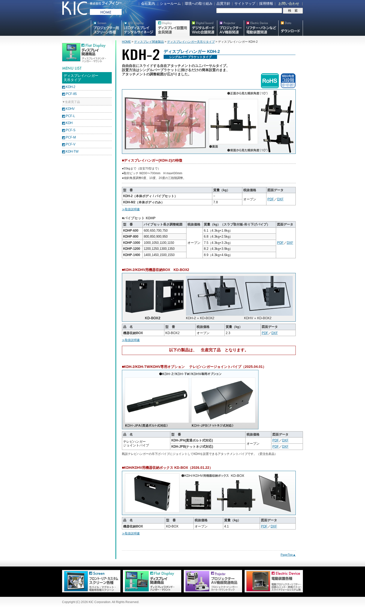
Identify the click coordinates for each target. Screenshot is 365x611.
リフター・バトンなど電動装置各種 (261, 28)
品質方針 (223, 3)
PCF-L (70, 116)
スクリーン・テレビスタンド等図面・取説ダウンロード (290, 28)
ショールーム (170, 3)
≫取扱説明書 (131, 209)
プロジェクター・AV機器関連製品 (230, 28)
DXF (280, 199)
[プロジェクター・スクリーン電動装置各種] (272, 591)
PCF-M (71, 137)
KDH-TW (72, 151)
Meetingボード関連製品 (203, 28)
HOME (126, 42)
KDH (69, 123)
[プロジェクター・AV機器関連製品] (211, 591)
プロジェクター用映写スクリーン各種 (106, 28)
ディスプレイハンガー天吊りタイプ (191, 42)
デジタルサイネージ (138, 28)
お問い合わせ (288, 3)
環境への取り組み (199, 3)
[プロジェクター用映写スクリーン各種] (91, 591)
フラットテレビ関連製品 (172, 28)
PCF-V (70, 144)
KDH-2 (70, 87)
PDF (270, 199)
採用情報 (266, 3)
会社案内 (148, 3)
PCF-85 (71, 94)
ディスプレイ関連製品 (149, 42)
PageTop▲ (288, 555)
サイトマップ (244, 3)
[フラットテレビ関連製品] (150, 591)
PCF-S (70, 130)
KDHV (70, 109)
